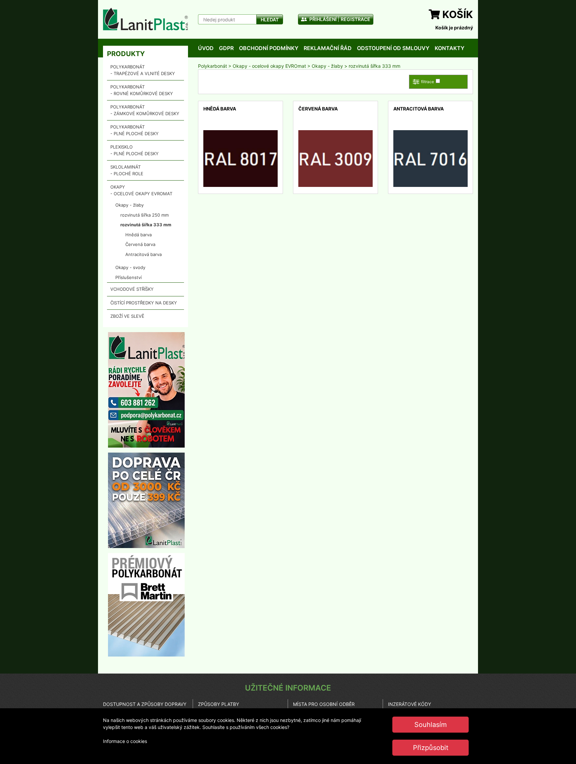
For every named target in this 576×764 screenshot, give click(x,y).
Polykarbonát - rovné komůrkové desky (141, 90)
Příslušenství (128, 277)
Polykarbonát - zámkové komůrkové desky (144, 110)
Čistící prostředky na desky (143, 302)
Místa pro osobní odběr (324, 704)
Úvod (206, 48)
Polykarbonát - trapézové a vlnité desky (142, 70)
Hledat (270, 19)
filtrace (427, 81)
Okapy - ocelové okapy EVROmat (141, 190)
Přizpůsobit (430, 748)
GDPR (226, 48)
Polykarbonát (212, 66)
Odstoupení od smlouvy (393, 48)
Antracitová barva (143, 254)
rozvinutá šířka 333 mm (145, 224)
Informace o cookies (125, 741)
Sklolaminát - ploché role (126, 170)
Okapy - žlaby (129, 205)
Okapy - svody (130, 267)
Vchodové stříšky (132, 289)
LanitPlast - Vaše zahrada (145, 19)
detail (209, 134)
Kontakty (449, 48)
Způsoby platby (218, 704)
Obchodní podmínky (268, 48)
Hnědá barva (138, 234)
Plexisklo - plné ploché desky (134, 150)
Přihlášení (322, 19)
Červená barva (140, 244)
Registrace (355, 19)
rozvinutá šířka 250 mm (144, 215)
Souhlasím (430, 725)
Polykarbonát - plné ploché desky (134, 130)
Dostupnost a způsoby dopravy (144, 704)
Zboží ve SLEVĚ (127, 316)
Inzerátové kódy (409, 704)
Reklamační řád (328, 48)
